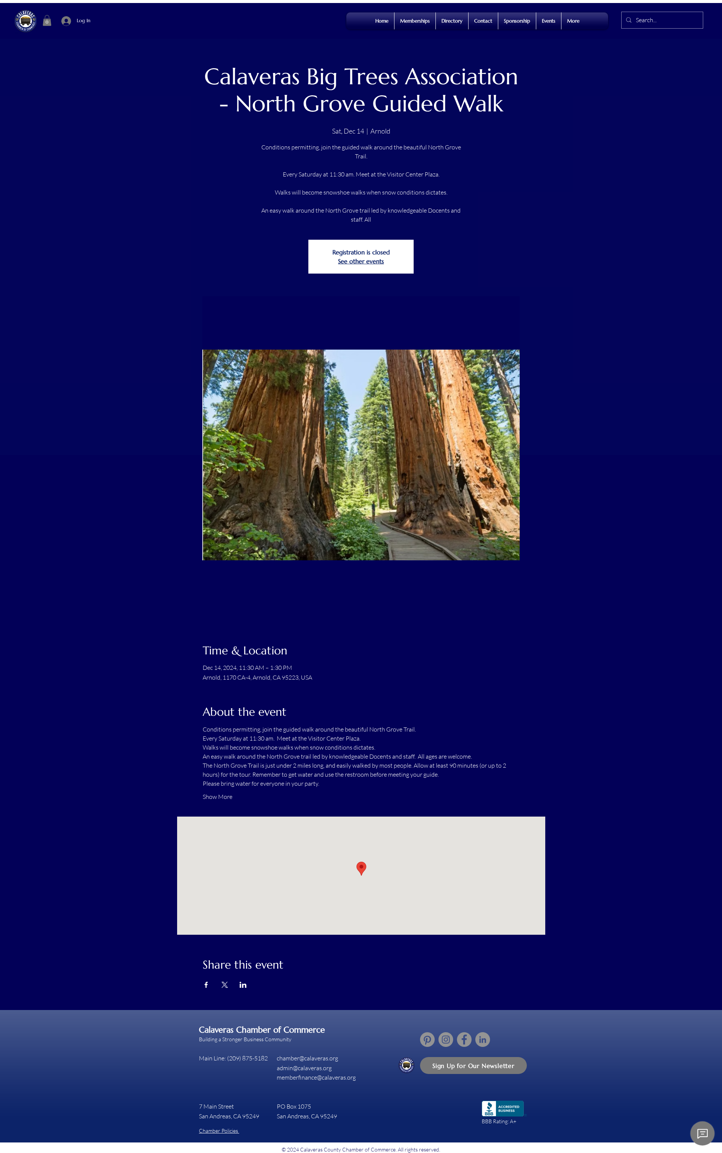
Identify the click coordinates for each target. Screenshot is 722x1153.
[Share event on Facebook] (206, 985)
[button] (47, 20)
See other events (361, 261)
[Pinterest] (427, 1039)
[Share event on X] (224, 985)
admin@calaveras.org (304, 1068)
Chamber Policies (219, 1130)
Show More (217, 796)
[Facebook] (464, 1039)
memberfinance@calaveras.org (316, 1077)
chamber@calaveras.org (307, 1058)
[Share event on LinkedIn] (243, 985)
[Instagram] (445, 1039)
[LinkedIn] (482, 1039)
